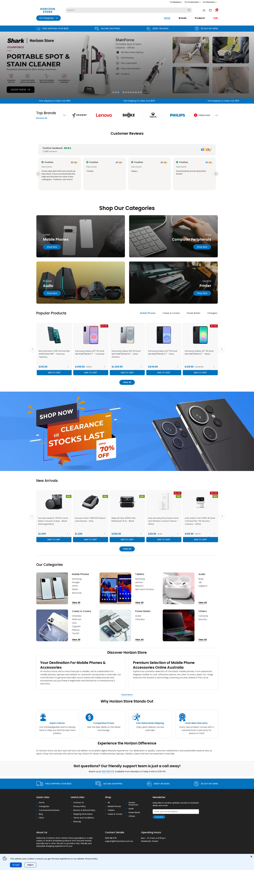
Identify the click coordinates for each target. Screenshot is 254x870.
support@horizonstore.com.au (119, 841)
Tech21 (75, 633)
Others (132, 816)
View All (127, 382)
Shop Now (202, 246)
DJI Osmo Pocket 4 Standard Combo (199, 519)
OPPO (75, 585)
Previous (65, 115)
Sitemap (77, 822)
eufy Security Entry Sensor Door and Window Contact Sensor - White (90, 521)
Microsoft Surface (144, 589)
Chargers (212, 313)
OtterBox (76, 615)
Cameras (203, 615)
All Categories (46, 18)
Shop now (52, 246)
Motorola (76, 592)
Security (202, 619)
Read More (127, 694)
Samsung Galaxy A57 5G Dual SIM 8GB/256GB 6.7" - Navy (89, 352)
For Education (210, 2)
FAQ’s (41, 818)
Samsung (76, 578)
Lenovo (139, 582)
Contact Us (78, 802)
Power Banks (193, 313)
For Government (193, 2)
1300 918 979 (107, 771)
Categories (44, 806)
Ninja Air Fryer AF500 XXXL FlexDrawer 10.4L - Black (50, 519)
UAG (74, 622)
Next (216, 115)
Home (167, 18)
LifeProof (76, 619)
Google (76, 582)
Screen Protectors (133, 803)
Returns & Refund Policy (84, 810)
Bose (200, 578)
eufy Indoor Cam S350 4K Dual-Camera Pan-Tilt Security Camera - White (127, 521)
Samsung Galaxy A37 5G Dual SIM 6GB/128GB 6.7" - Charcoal (163, 352)
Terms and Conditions (83, 818)
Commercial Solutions (49, 810)
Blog (41, 814)
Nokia (75, 589)
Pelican (76, 629)
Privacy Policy (79, 806)
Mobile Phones (147, 313)
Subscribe (159, 817)
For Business (176, 2)
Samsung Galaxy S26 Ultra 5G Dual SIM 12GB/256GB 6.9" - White (199, 354)
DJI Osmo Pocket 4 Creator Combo (161, 519)
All (109, 802)
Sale (215, 18)
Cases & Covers (171, 313)
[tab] (147, 313)
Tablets (111, 810)
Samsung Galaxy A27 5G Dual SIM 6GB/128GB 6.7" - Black (126, 352)
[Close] (251, 856)
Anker (138, 615)
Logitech (202, 585)
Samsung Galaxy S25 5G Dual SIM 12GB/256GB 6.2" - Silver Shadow (53, 354)
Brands (182, 18)
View (68, 367)
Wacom (139, 585)
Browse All (41, 118)
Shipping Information (83, 814)
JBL (200, 582)
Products (200, 18)
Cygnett (76, 626)
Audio (131, 809)
